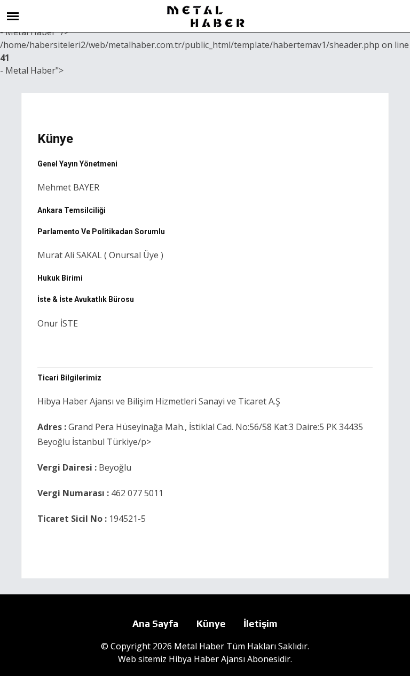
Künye (210, 623)
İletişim (260, 623)
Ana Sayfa (155, 623)
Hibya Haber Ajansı (207, 659)
